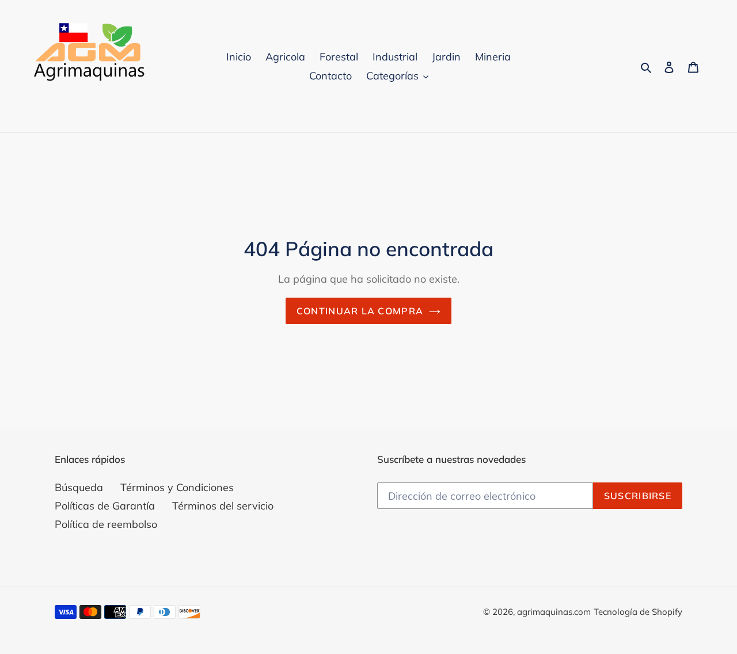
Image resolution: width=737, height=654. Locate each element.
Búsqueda (79, 487)
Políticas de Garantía (105, 505)
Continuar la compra (360, 311)
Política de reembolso (106, 524)
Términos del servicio (222, 505)
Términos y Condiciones (177, 487)
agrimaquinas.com (554, 611)
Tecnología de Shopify (638, 611)
